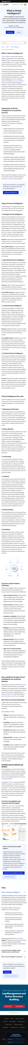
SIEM (7, 46)
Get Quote (19, 1006)
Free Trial (8, 1006)
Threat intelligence (15, 46)
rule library (10, 782)
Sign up (19, 32)
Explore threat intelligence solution (14, 873)
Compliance (12, 1021)
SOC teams (20, 518)
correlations (13, 482)
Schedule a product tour (11, 976)
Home (2, 46)
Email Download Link (14, 1012)
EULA (12, 1018)
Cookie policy (8, 1024)
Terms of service (19, 1018)
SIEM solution (22, 684)
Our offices (22, 1027)
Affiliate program (18, 1024)
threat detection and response (12, 696)
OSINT (10, 437)
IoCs (14, 62)
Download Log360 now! (11, 192)
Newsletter (6, 1027)
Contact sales (14, 1027)
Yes (10, 1039)
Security (5, 1021)
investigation (4, 123)
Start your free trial (9, 876)
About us (6, 1018)
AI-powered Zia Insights (13, 805)
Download (10, 32)
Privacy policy (21, 1021)
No (10, 1042)
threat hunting (10, 178)
